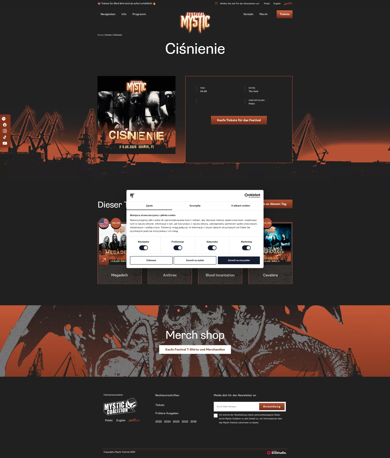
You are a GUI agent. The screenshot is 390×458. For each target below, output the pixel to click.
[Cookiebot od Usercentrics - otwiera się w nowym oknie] (247, 196)
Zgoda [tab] (149, 205)
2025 (158, 421)
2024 (167, 421)
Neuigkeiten (108, 14)
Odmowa (151, 260)
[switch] (178, 247)
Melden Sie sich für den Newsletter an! (239, 3)
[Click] (104, 260)
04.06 (116, 223)
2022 (185, 421)
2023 (176, 421)
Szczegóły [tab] (195, 205)
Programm (139, 14)
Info (124, 14)
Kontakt (248, 14)
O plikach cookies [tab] (240, 205)
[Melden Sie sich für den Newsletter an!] (216, 3)
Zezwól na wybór (195, 260)
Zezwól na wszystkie (239, 260)
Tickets (284, 14)
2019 (193, 421)
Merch (263, 14)
